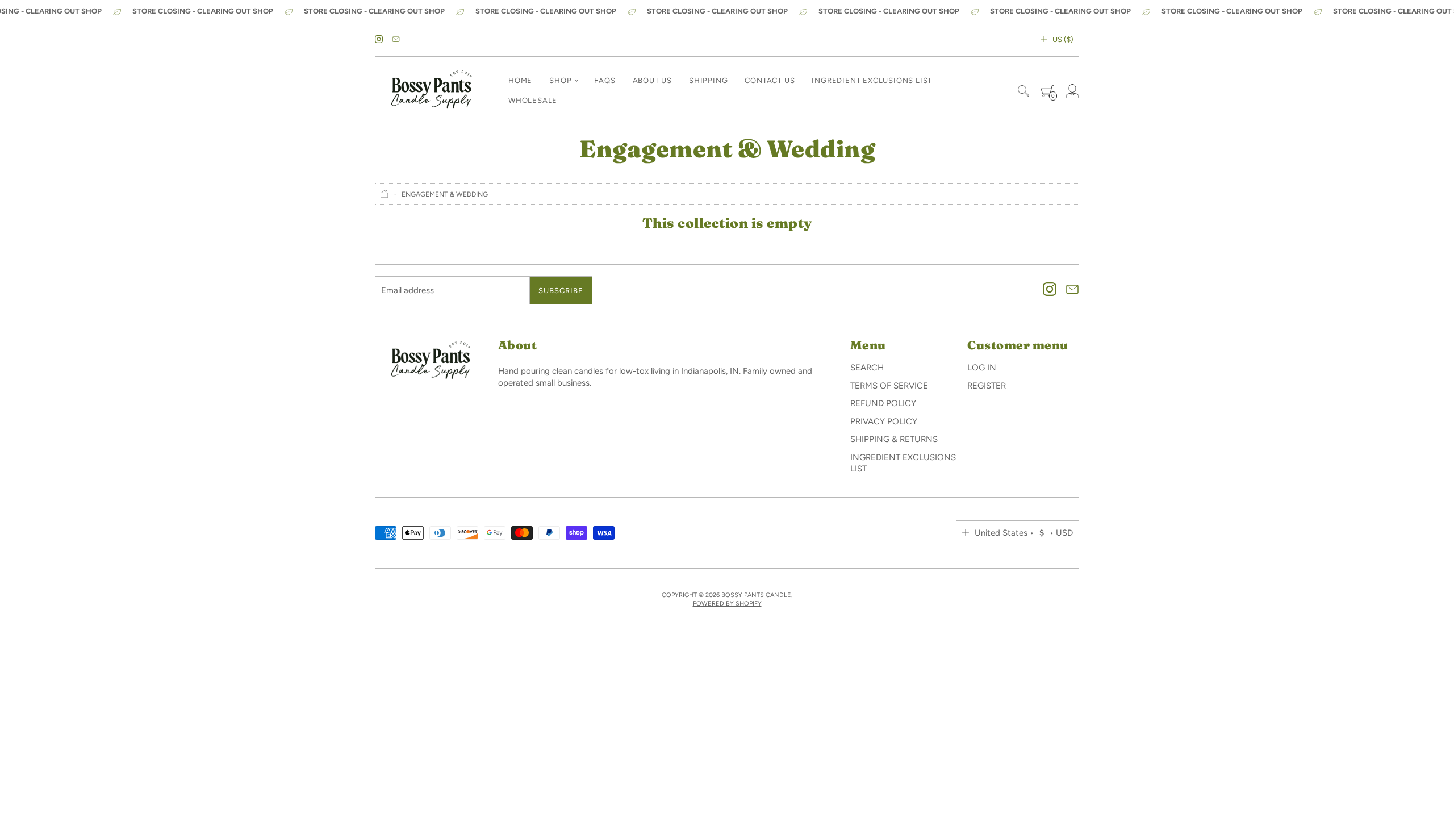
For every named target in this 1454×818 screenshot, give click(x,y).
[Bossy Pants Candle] (431, 90)
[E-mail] (396, 39)
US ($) (1062, 39)
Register (986, 386)
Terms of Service (889, 386)
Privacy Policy (883, 421)
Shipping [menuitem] (708, 80)
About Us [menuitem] (652, 80)
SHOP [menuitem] (560, 80)
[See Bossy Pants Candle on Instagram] (379, 39)
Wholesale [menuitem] (532, 100)
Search (867, 367)
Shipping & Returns (894, 439)
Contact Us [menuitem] (770, 80)
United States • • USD (1024, 533)
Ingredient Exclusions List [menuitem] (872, 80)
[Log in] (1072, 90)
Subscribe (560, 290)
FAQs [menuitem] (604, 80)
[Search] (1023, 91)
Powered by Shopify (727, 603)
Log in (981, 367)
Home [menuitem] (520, 80)
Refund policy (883, 403)
